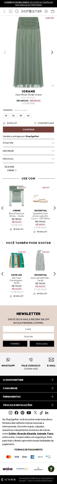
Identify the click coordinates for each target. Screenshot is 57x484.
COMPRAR (29, 129)
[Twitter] (35, 412)
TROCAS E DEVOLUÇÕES (17, 405)
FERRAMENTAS (12, 396)
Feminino (15, 343)
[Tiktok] (41, 413)
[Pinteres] (22, 413)
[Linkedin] (46, 413)
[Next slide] (54, 208)
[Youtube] (29, 412)
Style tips (8, 143)
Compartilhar (46, 123)
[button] (52, 52)
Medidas (8, 159)
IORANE (28, 91)
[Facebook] (16, 413)
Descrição (8, 151)
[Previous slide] (2, 208)
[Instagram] (10, 413)
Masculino (42, 343)
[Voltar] (4, 11)
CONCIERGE (10, 388)
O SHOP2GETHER (13, 379)
